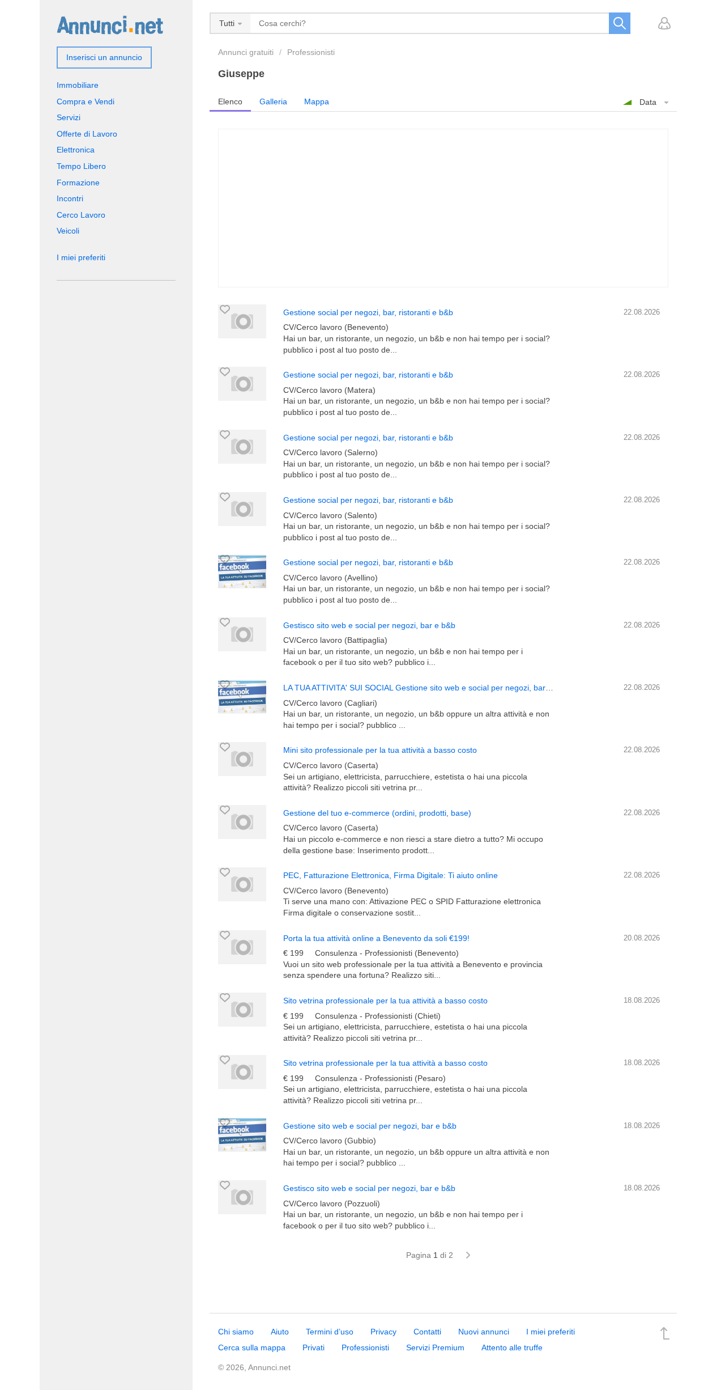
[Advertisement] (443, 208)
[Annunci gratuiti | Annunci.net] (110, 24)
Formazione (78, 182)
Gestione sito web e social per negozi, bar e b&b (370, 1125)
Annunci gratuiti (246, 52)
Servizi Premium (435, 1347)
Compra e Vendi (85, 101)
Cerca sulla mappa (251, 1347)
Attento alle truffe (512, 1347)
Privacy (383, 1331)
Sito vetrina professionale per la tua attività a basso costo (385, 1000)
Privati (313, 1347)
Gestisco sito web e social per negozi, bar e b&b (369, 625)
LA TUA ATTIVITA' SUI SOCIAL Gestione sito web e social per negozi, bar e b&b (426, 687)
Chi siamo (236, 1331)
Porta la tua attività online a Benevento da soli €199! (376, 938)
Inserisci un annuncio (104, 57)
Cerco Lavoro (81, 214)
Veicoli (68, 230)
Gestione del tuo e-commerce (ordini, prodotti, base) (377, 812)
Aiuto (280, 1331)
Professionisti (311, 52)
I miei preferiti (81, 257)
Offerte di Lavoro (87, 133)
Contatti (427, 1331)
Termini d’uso (329, 1331)
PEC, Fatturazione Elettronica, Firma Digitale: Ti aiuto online (390, 875)
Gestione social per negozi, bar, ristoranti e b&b (368, 312)
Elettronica (76, 149)
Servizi (68, 117)
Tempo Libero (81, 166)
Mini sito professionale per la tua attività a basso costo (380, 750)
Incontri (70, 198)
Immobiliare (78, 85)
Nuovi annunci (483, 1331)
